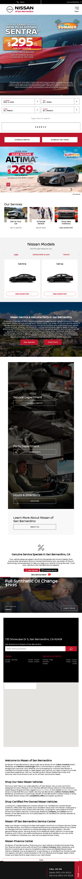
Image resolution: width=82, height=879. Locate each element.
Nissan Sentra (67, 790)
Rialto (72, 792)
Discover (35, 501)
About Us (34, 527)
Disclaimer (76, 194)
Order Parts (53, 342)
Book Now (66, 228)
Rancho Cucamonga (26, 766)
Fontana (65, 764)
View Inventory (22, 294)
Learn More (69, 608)
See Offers (16, 228)
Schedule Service (35, 403)
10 (78, 169)
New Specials (29, 342)
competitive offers (37, 796)
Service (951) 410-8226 (61, 875)
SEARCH (41, 127)
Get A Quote (41, 228)
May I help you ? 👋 (70, 861)
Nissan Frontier (42, 790)
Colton (59, 764)
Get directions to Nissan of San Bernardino (23, 644)
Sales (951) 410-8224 (60, 872)
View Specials (33, 570)
